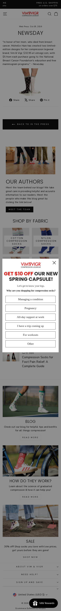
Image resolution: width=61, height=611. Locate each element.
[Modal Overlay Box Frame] (30, 305)
